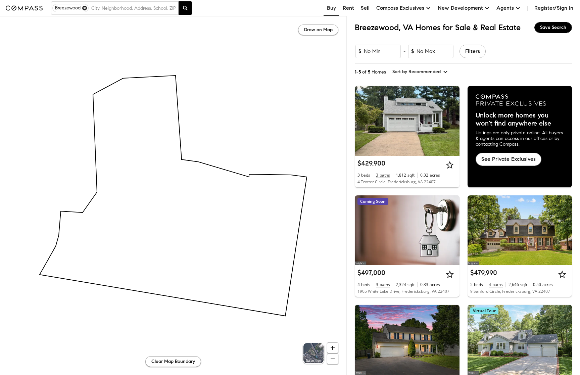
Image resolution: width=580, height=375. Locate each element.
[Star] (450, 164)
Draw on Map (318, 30)
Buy (331, 8)
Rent (348, 8)
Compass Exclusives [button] (400, 8)
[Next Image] (451, 120)
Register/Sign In (553, 8)
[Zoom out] (332, 359)
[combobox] (133, 8)
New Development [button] (460, 8)
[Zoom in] (332, 347)
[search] (185, 8)
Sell (365, 8)
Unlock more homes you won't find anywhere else (513, 119)
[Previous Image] (362, 120)
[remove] (84, 8)
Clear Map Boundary (173, 361)
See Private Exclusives (508, 159)
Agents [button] (505, 8)
